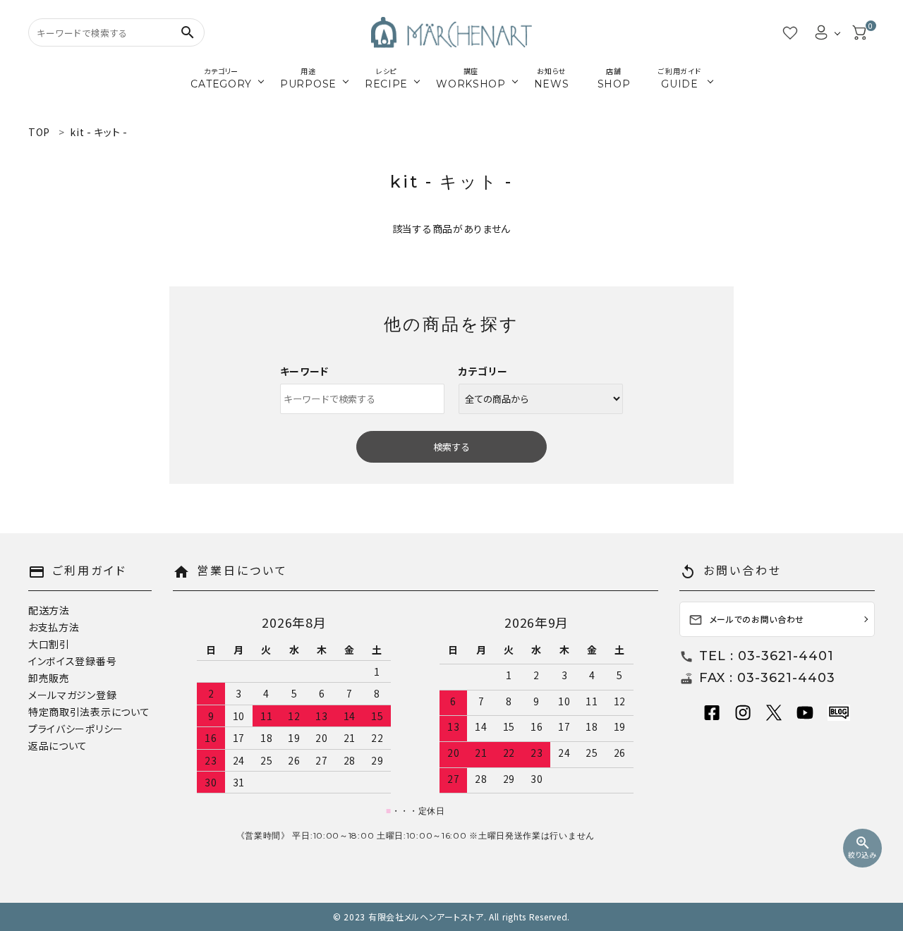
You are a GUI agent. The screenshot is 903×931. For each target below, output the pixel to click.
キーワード (304, 371)
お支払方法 (54, 627)
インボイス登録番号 (72, 661)
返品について (57, 745)
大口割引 (49, 644)
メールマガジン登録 (72, 695)
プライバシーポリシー (75, 729)
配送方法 (49, 610)
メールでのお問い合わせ (747, 620)
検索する (451, 447)
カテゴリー (483, 371)
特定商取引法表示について (89, 712)
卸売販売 (49, 678)
